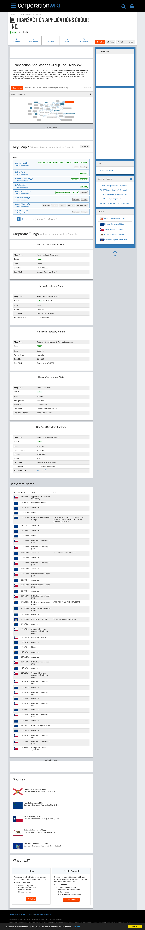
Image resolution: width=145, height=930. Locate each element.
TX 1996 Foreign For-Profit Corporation (114, 190)
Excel (131, 42)
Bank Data (39, 914)
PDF (121, 42)
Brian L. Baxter (22, 211)
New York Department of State (115, 240)
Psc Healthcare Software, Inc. (54, 113)
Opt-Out (31, 914)
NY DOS (40, 470)
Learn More (17, 88)
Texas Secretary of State (113, 229)
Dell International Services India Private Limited (52, 117)
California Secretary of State (114, 234)
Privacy (24, 914)
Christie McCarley (24, 191)
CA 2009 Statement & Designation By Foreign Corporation (116, 194)
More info (76, 926)
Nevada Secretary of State (114, 224)
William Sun (46, 102)
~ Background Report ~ (22, 165)
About (46, 914)
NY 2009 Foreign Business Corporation (114, 203)
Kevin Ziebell (42, 112)
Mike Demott (23, 198)
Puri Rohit (21, 172)
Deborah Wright (34, 111)
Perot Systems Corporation (57, 110)
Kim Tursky (51, 104)
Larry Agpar (41, 108)
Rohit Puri (22, 163)
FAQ (51, 914)
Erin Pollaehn (47, 112)
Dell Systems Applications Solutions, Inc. (71, 113)
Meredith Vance (24, 178)
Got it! (134, 926)
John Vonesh (41, 115)
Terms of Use (14, 914)
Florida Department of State (114, 219)
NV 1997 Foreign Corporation (110, 199)
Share (111, 42)
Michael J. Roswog (61, 113)
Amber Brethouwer (54, 107)
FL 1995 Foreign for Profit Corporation (113, 186)
